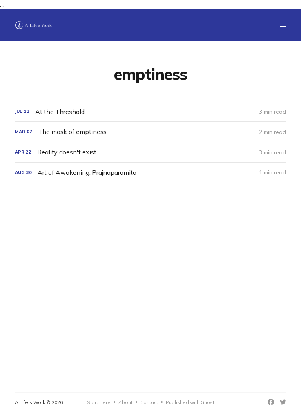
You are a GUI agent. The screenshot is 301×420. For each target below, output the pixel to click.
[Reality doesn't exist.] (150, 152)
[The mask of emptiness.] (150, 132)
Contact (149, 402)
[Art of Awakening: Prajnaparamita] (150, 173)
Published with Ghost (190, 402)
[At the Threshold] (150, 112)
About (125, 402)
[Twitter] (283, 402)
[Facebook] (271, 402)
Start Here (99, 402)
